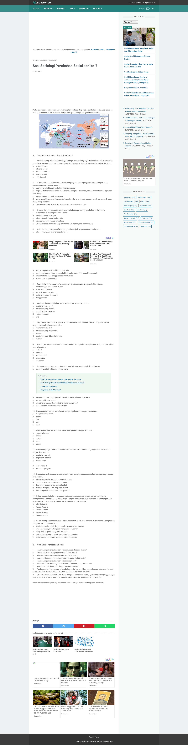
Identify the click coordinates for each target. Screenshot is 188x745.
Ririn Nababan (130, 214)
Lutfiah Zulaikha (131, 226)
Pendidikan (83, 8)
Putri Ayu (146, 226)
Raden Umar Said (131, 218)
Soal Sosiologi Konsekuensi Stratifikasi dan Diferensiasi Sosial (62, 383)
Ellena (144, 201)
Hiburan (60, 8)
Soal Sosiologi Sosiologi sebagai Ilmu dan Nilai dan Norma (61, 379)
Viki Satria (147, 218)
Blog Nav (97, 8)
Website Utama (94, 737)
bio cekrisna (89, 741)
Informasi (48, 8)
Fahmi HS (142, 210)
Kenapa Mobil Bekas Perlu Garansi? (138, 127)
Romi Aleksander (146, 222)
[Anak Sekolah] (43, 2)
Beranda (36, 8)
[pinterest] (84, 626)
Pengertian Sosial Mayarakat (51, 390)
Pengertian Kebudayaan (49, 386)
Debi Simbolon (131, 201)
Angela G (129, 210)
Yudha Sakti (144, 197)
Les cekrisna (80, 741)
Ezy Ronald (145, 205)
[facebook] (43, 626)
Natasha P (129, 197)
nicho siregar (130, 205)
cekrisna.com (107, 741)
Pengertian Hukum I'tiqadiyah (136, 88)
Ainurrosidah (130, 222)
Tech (71, 8)
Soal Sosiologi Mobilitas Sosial (136, 72)
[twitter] (63, 626)
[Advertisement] (74, 31)
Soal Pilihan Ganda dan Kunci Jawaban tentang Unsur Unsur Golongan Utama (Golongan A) (136, 79)
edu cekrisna (98, 741)
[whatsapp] (104, 626)
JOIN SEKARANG (97, 49)
